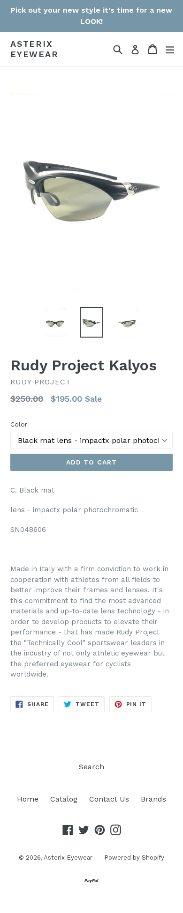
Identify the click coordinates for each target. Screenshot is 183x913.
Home (27, 799)
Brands (153, 799)
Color (18, 424)
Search (91, 766)
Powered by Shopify (134, 857)
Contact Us (109, 799)
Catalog (63, 799)
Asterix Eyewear (34, 49)
